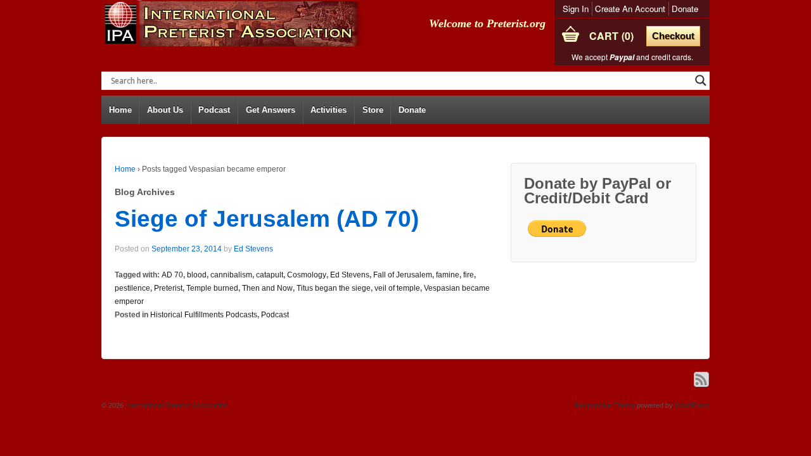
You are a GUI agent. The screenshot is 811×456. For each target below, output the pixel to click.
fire (468, 274)
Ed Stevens (253, 248)
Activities (328, 110)
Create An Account (630, 9)
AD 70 (172, 274)
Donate (685, 9)
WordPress (692, 405)
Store (372, 110)
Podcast (214, 110)
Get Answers (270, 110)
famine (447, 274)
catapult (269, 274)
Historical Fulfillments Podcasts (203, 314)
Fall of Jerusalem (402, 274)
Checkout (673, 35)
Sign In (576, 9)
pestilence (132, 288)
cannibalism (231, 274)
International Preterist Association (175, 405)
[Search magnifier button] (701, 80)
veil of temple (397, 288)
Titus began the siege (334, 288)
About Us (165, 110)
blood (197, 274)
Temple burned (212, 288)
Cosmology (306, 274)
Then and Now (267, 288)
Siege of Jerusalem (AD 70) (267, 219)
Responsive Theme (605, 405)
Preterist (168, 288)
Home (120, 110)
